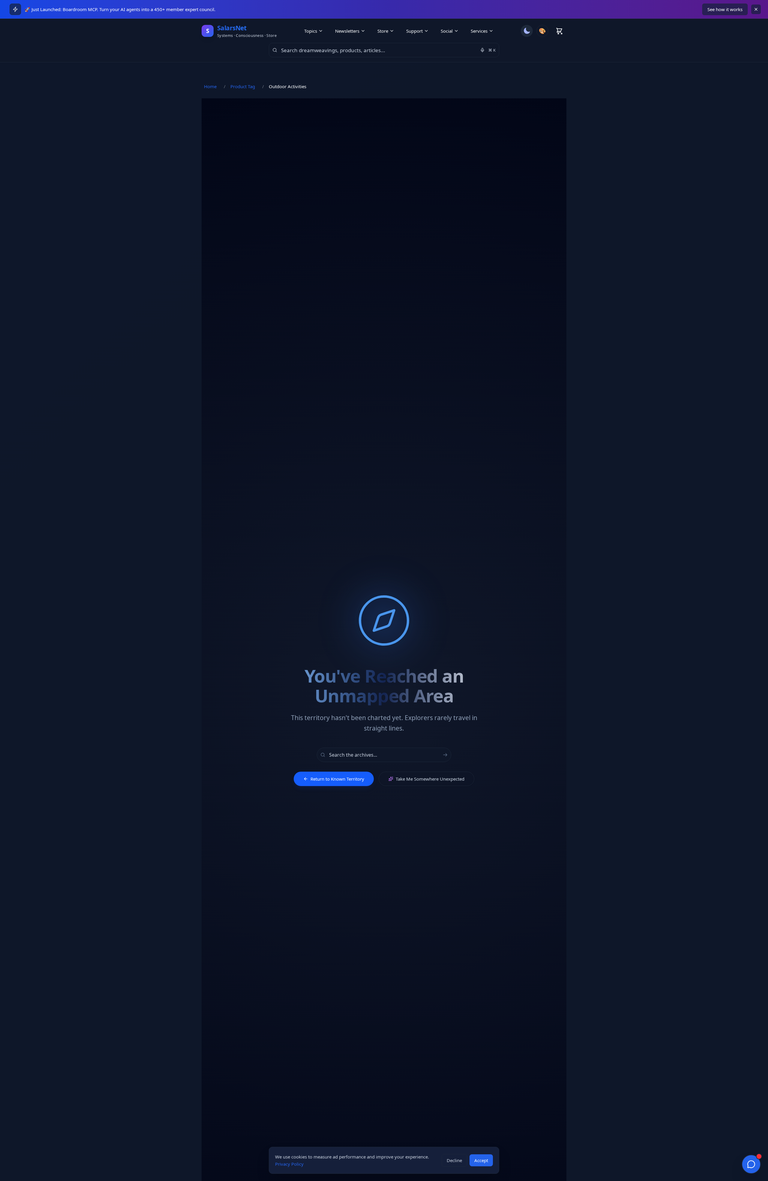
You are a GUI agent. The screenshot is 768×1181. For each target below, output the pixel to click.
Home (210, 86)
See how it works (724, 9)
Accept (481, 1160)
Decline (454, 1160)
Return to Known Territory (337, 779)
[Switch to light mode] (527, 31)
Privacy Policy (289, 1164)
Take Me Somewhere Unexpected (430, 779)
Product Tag (242, 86)
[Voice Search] (482, 50)
